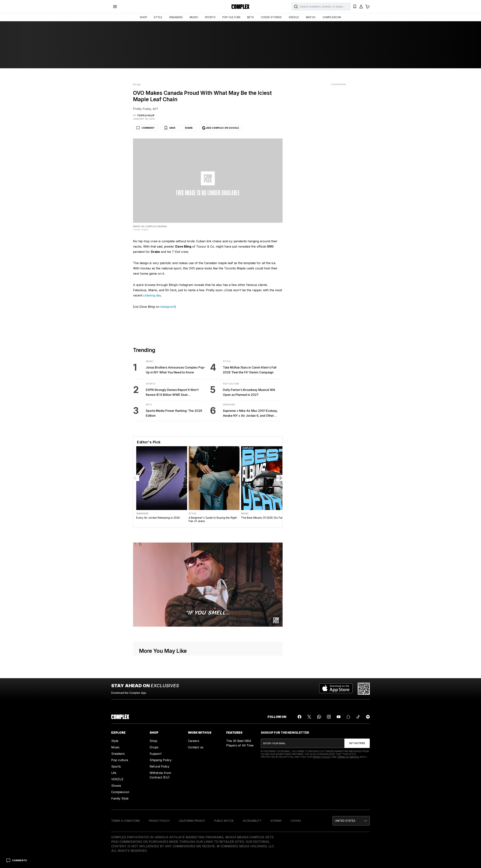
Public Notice (224, 820)
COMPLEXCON (331, 17)
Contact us (195, 747)
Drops (154, 747)
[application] (208, 585)
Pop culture (119, 760)
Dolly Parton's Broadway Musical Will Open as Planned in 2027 (249, 392)
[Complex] (240, 6)
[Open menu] (115, 6)
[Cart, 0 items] (367, 6)
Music (149, 361)
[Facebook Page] (299, 717)
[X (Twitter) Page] (309, 717)
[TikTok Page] (358, 717)
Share (189, 127)
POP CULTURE (231, 17)
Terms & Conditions (125, 820)
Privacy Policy (321, 757)
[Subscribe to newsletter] (357, 743)
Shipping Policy (161, 760)
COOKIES (296, 820)
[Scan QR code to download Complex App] (364, 689)
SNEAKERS (176, 17)
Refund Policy (159, 766)
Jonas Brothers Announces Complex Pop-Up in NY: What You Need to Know (175, 370)
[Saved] (354, 6)
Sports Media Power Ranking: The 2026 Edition (174, 413)
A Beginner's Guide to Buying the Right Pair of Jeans (213, 519)
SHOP (143, 17)
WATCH (310, 17)
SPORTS (210, 17)
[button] (351, 820)
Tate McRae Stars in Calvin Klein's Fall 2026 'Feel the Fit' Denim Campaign (249, 370)
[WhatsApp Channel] (319, 717)
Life (113, 773)
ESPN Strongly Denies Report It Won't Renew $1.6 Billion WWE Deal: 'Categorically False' (172, 392)
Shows (116, 785)
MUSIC (194, 17)
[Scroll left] (136, 478)
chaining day (152, 295)
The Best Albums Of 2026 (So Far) (262, 517)
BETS (250, 17)
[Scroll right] (279, 478)
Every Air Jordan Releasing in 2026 (158, 517)
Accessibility (252, 820)
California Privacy (192, 820)
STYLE (158, 17)
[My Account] (361, 6)
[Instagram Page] (329, 717)
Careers (193, 741)
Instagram (167, 307)
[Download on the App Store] (335, 688)
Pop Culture (231, 383)
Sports (150, 383)
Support (155, 754)
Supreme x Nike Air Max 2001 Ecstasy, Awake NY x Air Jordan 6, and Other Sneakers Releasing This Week (250, 413)
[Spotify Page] (368, 717)
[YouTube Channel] (338, 717)
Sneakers (229, 404)
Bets (149, 404)
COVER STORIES (271, 17)
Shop (153, 741)
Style (137, 84)
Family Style (120, 798)
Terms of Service (348, 757)
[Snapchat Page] (348, 717)
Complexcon (120, 792)
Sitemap (276, 820)
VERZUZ (294, 17)
